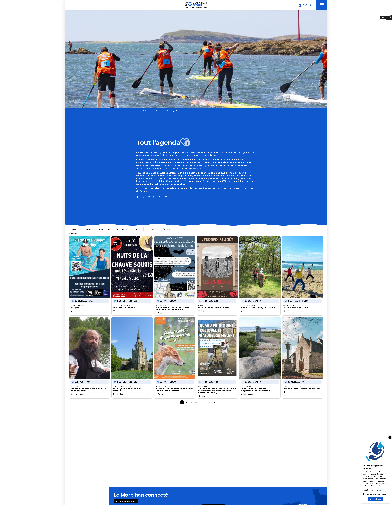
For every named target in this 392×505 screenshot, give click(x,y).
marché (172, 165)
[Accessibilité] (300, 5)
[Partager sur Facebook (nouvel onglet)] (137, 197)
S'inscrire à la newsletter (126, 501)
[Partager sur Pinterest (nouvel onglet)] (160, 197)
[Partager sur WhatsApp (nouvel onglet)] (154, 197)
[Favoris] (305, 5)
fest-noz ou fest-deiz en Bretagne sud (224, 162)
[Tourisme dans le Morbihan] (195, 5)
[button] (310, 5)
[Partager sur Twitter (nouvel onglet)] (143, 197)
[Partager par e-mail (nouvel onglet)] (166, 197)
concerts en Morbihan (148, 162)
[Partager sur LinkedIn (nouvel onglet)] (149, 197)
